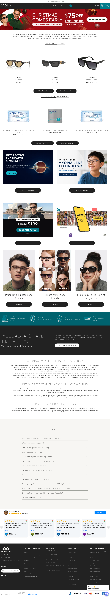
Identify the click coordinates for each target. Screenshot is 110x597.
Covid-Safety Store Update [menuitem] (53, 567)
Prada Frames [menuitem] (93, 557)
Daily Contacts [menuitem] (72, 576)
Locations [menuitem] (61, 5)
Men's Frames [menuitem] (71, 557)
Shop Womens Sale (66, 91)
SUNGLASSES (51, 43)
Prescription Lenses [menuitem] (28, 565)
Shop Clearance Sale (67, 143)
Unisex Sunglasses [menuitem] (72, 571)
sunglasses (49, 375)
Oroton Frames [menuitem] (94, 565)
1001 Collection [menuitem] (72, 584)
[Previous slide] (1, 527)
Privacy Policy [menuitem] (21, 593)
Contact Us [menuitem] (26, 560)
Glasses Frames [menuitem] (72, 552)
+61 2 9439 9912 (7, 557)
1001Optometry (14, 511)
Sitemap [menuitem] (21, 595)
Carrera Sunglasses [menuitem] (95, 571)
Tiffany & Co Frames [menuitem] (95, 563)
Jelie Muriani (39, 533)
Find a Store (6, 554)
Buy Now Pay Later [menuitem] (50, 562)
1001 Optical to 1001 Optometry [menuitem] (32, 555)
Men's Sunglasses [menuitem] (72, 568)
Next (96, 1)
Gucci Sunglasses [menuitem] (94, 576)
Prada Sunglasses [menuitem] (94, 573)
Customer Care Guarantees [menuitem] (52, 559)
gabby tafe (13, 533)
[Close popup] (107, 586)
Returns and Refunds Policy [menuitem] (53, 557)
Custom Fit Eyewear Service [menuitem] (31, 557)
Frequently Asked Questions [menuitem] (53, 570)
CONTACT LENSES (48, 96)
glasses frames (31, 375)
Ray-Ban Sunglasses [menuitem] (95, 568)
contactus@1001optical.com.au (11, 560)
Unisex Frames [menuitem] (71, 560)
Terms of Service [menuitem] (28, 573)
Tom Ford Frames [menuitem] (94, 560)
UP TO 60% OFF (62, 96)
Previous (14, 1)
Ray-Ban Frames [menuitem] (94, 552)
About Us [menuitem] (26, 552)
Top (105, 551)
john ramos (65, 533)
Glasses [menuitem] (12, 5)
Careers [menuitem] (25, 571)
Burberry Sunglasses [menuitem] (95, 579)
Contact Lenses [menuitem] (33, 5)
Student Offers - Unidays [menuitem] (30, 568)
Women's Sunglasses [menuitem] (73, 565)
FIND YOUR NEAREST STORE (67, 345)
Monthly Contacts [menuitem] (72, 582)
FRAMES (61, 43)
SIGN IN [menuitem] (90, 6)
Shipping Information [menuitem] (51, 554)
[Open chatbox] (106, 594)
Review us (100, 512)
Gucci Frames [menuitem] (93, 555)
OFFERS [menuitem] (55, 5)
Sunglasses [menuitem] (21, 5)
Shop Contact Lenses (43, 143)
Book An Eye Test (105, 6)
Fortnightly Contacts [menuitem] (73, 579)
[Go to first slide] (108, 527)
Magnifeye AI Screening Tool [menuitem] (31, 576)
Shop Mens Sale (43, 91)
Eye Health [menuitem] (45, 5)
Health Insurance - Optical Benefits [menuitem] (55, 565)
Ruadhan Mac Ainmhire (95, 533)
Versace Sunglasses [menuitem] (95, 582)
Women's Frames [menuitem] (72, 555)
